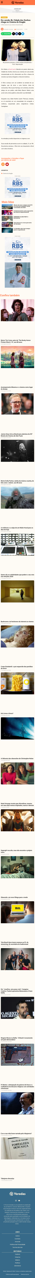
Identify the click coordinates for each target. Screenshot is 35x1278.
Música (17, 1260)
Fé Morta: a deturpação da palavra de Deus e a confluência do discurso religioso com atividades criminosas (17, 1086)
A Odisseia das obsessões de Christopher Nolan (17, 758)
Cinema (4, 17)
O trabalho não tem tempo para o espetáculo (22, 229)
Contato (17, 1239)
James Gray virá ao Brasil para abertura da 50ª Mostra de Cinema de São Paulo (16, 435)
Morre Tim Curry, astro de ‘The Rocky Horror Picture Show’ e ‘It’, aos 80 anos (16, 341)
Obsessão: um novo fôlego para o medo (14, 897)
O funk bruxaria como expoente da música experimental (23, 211)
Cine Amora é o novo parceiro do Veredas (23, 223)
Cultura (17, 1254)
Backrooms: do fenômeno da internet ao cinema (17, 621)
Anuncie (17, 1242)
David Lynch (12, 69)
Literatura (17, 1266)
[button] (6, 33)
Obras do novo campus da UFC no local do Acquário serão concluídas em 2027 (23, 206)
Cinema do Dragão (8, 173)
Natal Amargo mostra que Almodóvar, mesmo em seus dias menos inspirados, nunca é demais (17, 804)
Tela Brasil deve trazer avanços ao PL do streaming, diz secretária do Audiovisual (14, 943)
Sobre (18, 1236)
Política (17, 1263)
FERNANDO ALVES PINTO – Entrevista (21, 217)
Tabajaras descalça (7, 1178)
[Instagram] (3, 164)
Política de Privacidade (17, 1244)
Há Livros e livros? (7, 713)
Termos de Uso (17, 1247)
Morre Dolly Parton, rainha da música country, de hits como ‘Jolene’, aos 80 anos (17, 482)
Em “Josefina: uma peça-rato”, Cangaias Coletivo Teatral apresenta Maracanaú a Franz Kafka (16, 991)
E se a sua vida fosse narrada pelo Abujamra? (16, 1133)
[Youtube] (7, 164)
